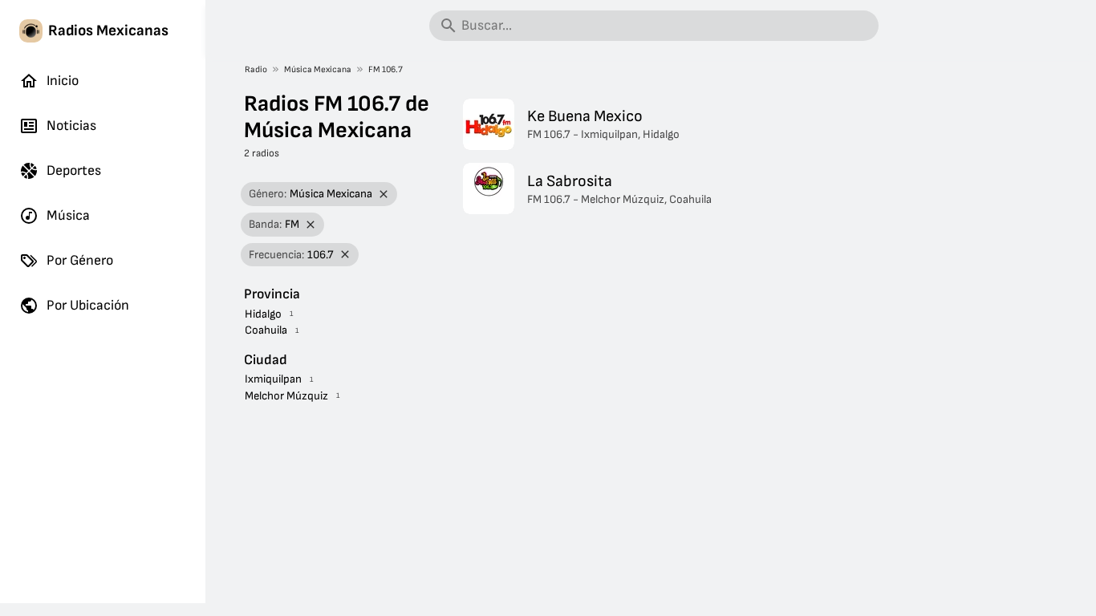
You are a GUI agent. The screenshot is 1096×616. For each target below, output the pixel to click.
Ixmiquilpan (273, 379)
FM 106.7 (385, 69)
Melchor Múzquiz (286, 396)
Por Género (80, 260)
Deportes (74, 170)
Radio (256, 69)
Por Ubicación (88, 305)
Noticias (71, 125)
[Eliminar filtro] (383, 194)
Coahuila (266, 330)
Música (68, 215)
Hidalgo (263, 314)
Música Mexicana (317, 69)
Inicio (63, 80)
